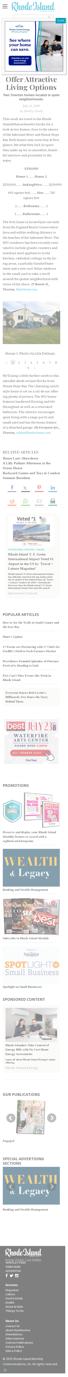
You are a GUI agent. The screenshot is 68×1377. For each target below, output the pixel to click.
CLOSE (60, 20)
